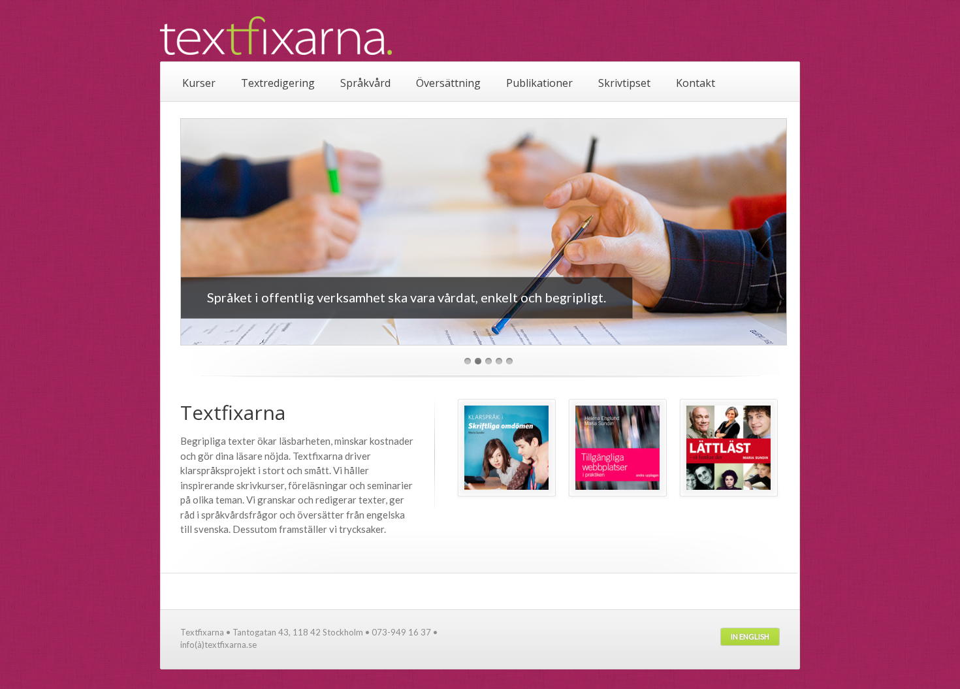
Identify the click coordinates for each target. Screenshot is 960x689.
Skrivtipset (624, 83)
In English (750, 636)
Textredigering (278, 83)
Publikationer (539, 83)
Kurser (199, 83)
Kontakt (695, 83)
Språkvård (365, 83)
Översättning (448, 83)
